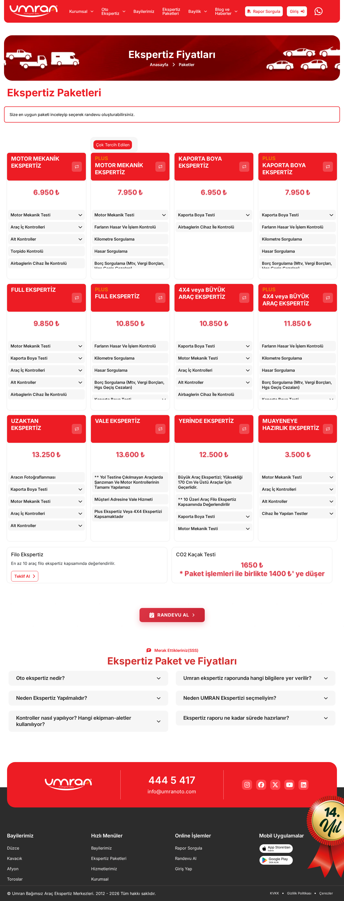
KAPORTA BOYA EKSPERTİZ (200, 162)
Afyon (12, 868)
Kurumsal (100, 879)
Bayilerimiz (143, 11)
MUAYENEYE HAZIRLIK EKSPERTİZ (290, 424)
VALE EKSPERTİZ (117, 421)
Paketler (186, 65)
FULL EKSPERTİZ (33, 289)
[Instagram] (247, 785)
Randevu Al (173, 615)
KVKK (274, 893)
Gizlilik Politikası (299, 893)
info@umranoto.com (172, 791)
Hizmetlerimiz (104, 868)
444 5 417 (171, 780)
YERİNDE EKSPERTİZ (206, 421)
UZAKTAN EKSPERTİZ (26, 424)
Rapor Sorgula (266, 11)
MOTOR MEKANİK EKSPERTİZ (35, 162)
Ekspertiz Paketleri (171, 11)
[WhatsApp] (318, 11)
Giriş (294, 11)
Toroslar (15, 879)
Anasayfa (159, 65)
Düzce (13, 848)
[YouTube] (289, 785)
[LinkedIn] (303, 785)
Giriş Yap (183, 868)
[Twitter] (275, 785)
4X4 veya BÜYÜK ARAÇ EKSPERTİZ (202, 293)
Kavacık (14, 858)
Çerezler (326, 893)
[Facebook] (261, 785)
